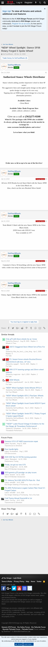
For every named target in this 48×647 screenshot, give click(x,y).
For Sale (9, 356)
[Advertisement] (24, 37)
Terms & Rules (7, 581)
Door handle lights (11, 449)
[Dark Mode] (40, 2)
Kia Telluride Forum (38, 627)
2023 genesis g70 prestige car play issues (21, 472)
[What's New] (36, 2)
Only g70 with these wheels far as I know (21, 339)
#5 (46, 291)
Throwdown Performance (14, 430)
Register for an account (21, 24)
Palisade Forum (27, 629)
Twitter (39, 581)
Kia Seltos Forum (23, 627)
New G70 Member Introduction (15, 469)
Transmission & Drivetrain (13, 446)
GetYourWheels (8, 54)
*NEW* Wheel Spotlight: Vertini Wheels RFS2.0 (24, 388)
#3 (46, 221)
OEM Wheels (12, 380)
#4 (46, 261)
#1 (46, 72)
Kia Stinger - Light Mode (12, 578)
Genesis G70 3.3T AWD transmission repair (21, 441)
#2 (46, 179)
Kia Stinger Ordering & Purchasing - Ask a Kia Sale (22, 484)
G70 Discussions (10, 453)
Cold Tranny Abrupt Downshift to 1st (18, 498)
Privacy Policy (19, 581)
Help (27, 581)
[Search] (44, 2)
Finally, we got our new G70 (15, 465)
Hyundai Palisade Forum (11, 629)
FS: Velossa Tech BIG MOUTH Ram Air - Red (22, 480)
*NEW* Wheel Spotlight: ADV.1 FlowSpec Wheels (24, 396)
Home (33, 581)
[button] (2, 2)
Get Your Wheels (11, 392)
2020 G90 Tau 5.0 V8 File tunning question (21, 457)
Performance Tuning (11, 461)
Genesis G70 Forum (9, 627)
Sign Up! (6, 11)
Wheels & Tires (11, 343)
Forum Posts (6, 438)
